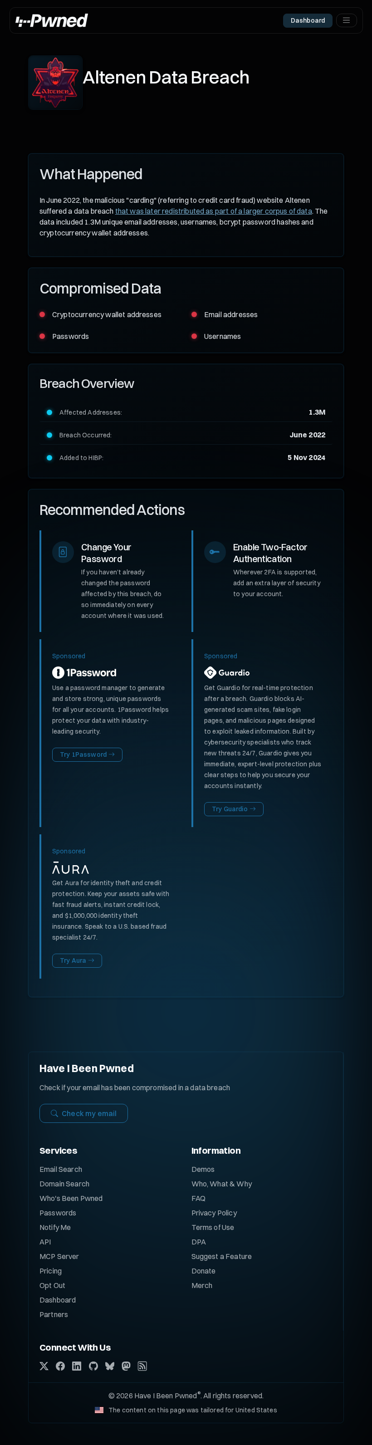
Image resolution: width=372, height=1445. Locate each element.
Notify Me (55, 1227)
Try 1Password (83, 754)
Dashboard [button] (308, 20)
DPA (198, 1241)
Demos (203, 1169)
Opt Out (52, 1285)
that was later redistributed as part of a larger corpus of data (213, 211)
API (45, 1241)
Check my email (89, 1113)
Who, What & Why (221, 1183)
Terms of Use (213, 1227)
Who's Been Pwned (71, 1198)
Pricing (50, 1270)
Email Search (60, 1169)
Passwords (57, 1212)
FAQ (198, 1198)
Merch (202, 1285)
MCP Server (59, 1256)
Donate (203, 1270)
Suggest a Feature (221, 1256)
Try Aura (73, 960)
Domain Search (64, 1183)
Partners (53, 1314)
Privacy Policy (214, 1212)
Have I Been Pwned (86, 1068)
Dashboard (57, 1299)
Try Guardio (230, 809)
